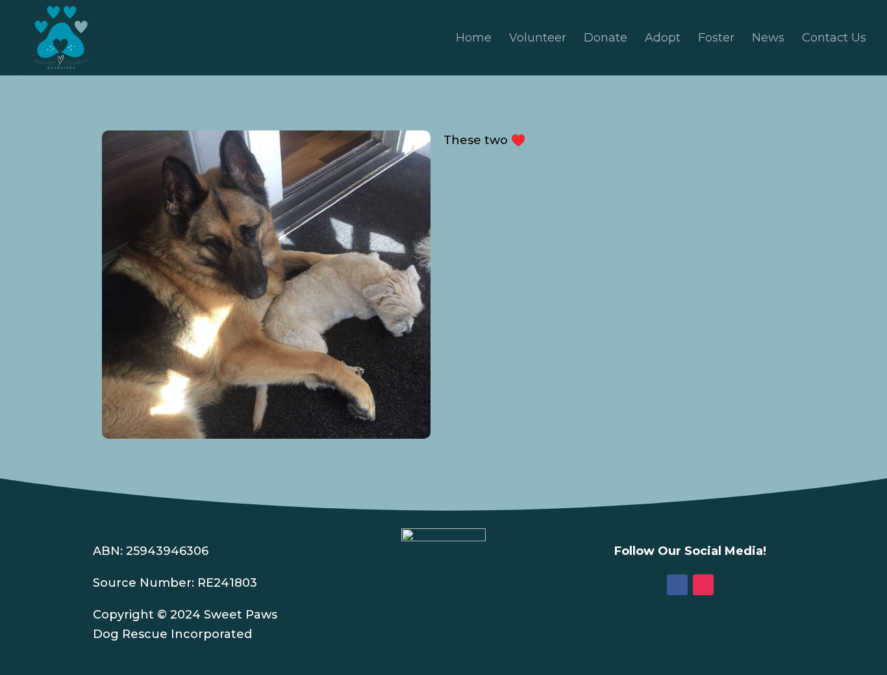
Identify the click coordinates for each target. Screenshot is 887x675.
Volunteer (537, 39)
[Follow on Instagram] (703, 584)
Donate (605, 39)
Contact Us (834, 39)
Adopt (663, 39)
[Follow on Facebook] (677, 584)
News (768, 39)
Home (474, 39)
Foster (716, 39)
